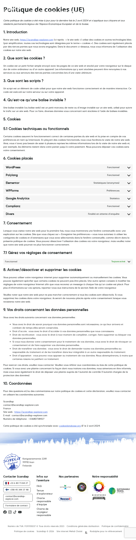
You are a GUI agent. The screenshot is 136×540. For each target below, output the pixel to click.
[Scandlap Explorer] (99, 491)
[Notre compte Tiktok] (15, 512)
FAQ (39, 486)
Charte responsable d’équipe (44, 501)
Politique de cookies (24, 531)
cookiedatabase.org (70, 425)
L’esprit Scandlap (69, 11)
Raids (31, 11)
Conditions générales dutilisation (83, 526)
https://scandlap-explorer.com (36, 39)
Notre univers (46, 11)
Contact (104, 11)
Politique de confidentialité (115, 526)
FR (126, 12)
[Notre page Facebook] (5, 512)
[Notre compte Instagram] (10, 512)
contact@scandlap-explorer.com (15, 497)
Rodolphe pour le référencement (106, 531)
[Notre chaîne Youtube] (20, 512)
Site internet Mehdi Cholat (69, 531)
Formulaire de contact (16, 505)
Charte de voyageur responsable (44, 512)
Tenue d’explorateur (45, 492)
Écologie (88, 11)
